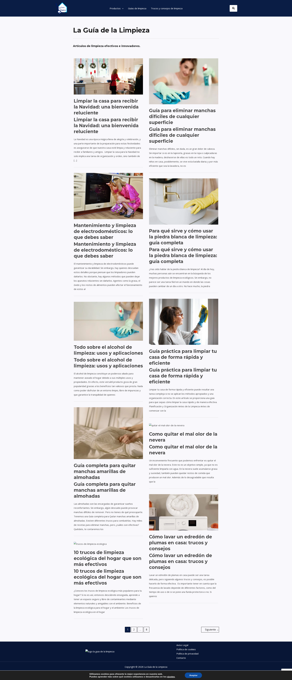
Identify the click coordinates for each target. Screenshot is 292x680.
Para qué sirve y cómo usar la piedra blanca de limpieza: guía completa (183, 237)
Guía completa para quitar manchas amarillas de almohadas (105, 471)
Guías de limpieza (137, 8)
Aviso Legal (182, 645)
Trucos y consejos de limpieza (166, 8)
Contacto (181, 657)
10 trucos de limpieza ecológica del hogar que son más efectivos (107, 558)
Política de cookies (186, 649)
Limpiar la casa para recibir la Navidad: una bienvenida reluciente (106, 107)
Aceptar (193, 675)
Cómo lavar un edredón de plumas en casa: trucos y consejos (180, 542)
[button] (122, 8)
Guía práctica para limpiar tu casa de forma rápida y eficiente (183, 357)
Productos (115, 8)
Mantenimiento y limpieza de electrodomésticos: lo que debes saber (105, 231)
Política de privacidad (187, 653)
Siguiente (212, 629)
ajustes (171, 676)
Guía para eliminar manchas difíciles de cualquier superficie (182, 116)
